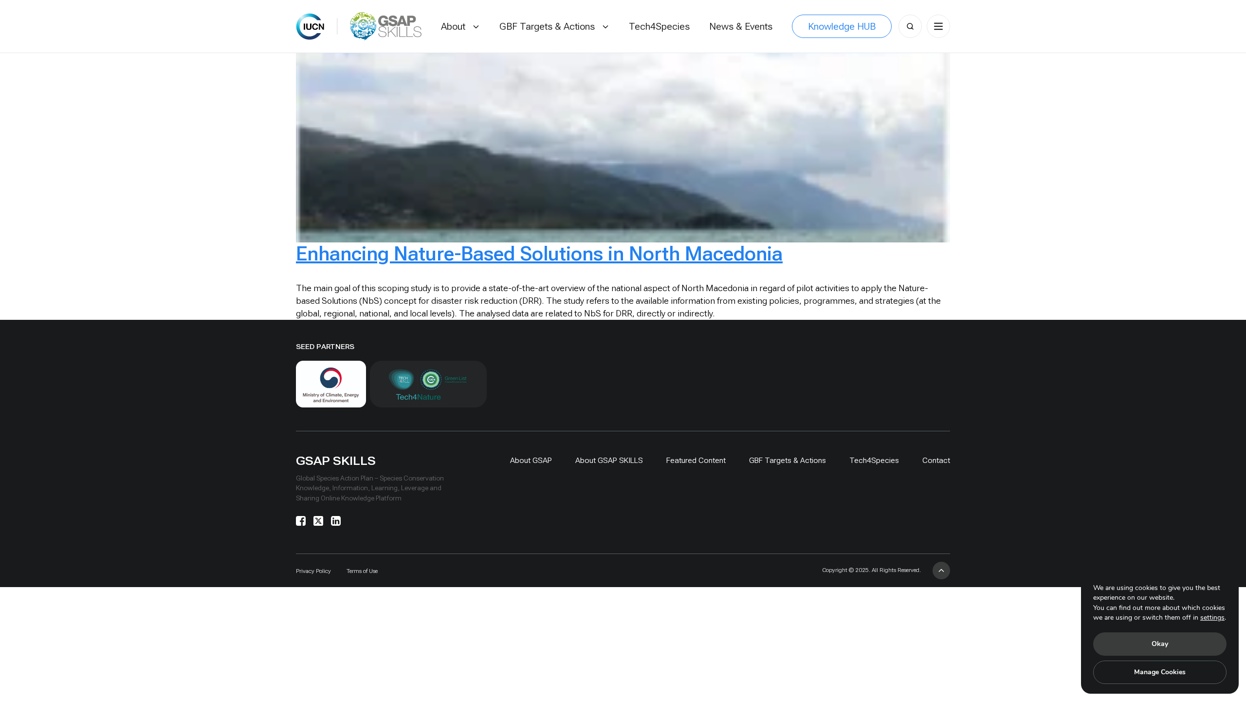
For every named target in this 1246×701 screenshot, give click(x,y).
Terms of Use (362, 571)
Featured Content (696, 460)
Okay (1160, 643)
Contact (936, 460)
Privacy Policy (313, 571)
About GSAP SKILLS (609, 460)
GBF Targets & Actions (787, 460)
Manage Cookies (1160, 672)
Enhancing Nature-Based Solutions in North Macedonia (539, 253)
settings (1212, 617)
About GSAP (531, 460)
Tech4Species (874, 460)
